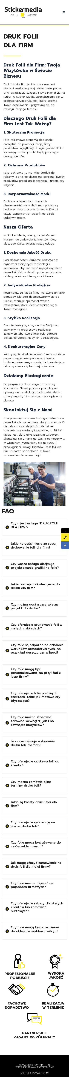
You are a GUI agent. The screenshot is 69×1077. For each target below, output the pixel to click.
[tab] (34, 527)
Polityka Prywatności (34, 1073)
